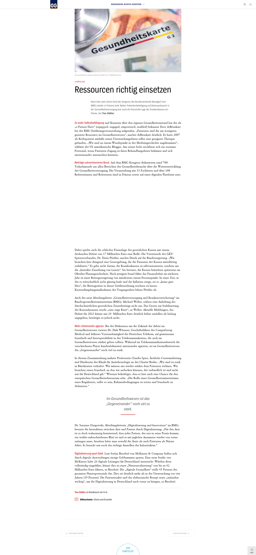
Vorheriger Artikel (76, 533)
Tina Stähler (80, 492)
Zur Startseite (128, 550)
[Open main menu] (250, 4)
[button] (244, 4)
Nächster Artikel (180, 533)
